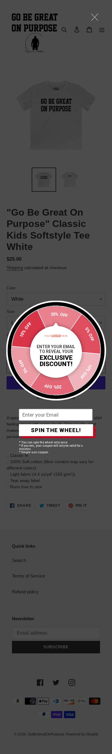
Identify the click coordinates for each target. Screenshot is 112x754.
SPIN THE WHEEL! (56, 430)
